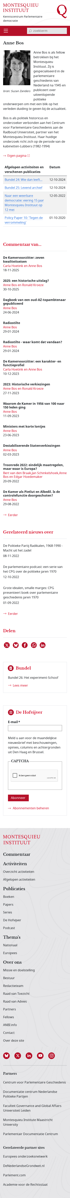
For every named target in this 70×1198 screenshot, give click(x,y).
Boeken (8, 896)
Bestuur (9, 978)
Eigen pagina (16, 155)
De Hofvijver (12, 920)
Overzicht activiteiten (18, 871)
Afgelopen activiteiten (19, 879)
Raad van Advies (15, 1001)
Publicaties (14, 889)
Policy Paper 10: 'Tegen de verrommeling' (24, 220)
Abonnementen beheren (31, 808)
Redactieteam (13, 986)
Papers (8, 904)
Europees (10, 953)
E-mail (13, 722)
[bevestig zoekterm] (30, 31)
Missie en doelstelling (19, 970)
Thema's (11, 937)
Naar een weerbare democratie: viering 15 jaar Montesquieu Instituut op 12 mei (24, 202)
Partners (9, 1009)
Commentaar (16, 854)
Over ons (12, 962)
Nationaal (10, 945)
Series (7, 912)
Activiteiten (15, 864)
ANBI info (10, 1025)
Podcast (9, 928)
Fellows (8, 1017)
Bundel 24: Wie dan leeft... (23, 179)
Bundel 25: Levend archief (23, 187)
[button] (8, 1055)
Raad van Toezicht (16, 993)
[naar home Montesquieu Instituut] (20, 7)
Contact (9, 1033)
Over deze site (13, 1040)
